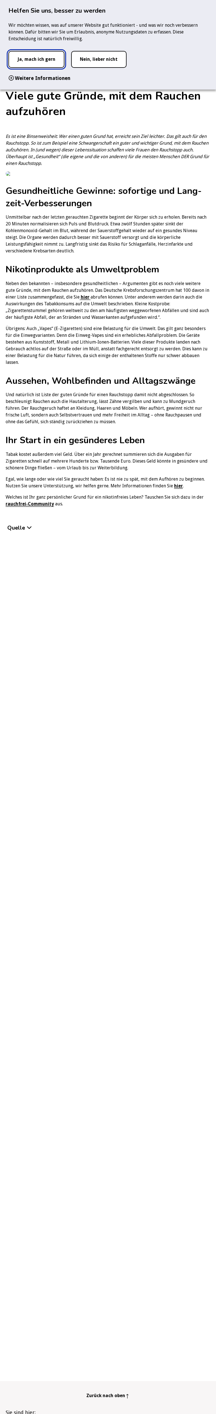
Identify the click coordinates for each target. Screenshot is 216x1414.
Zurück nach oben (105, 1395)
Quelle (16, 527)
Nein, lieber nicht (99, 59)
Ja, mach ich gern (36, 59)
